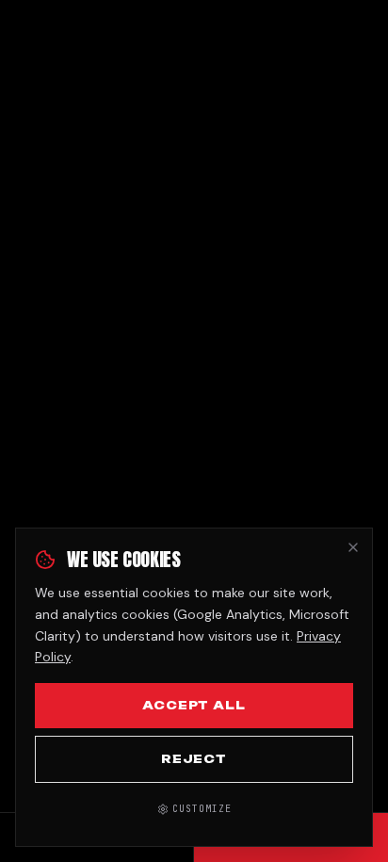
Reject (194, 759)
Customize (202, 809)
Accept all (194, 705)
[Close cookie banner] (353, 547)
